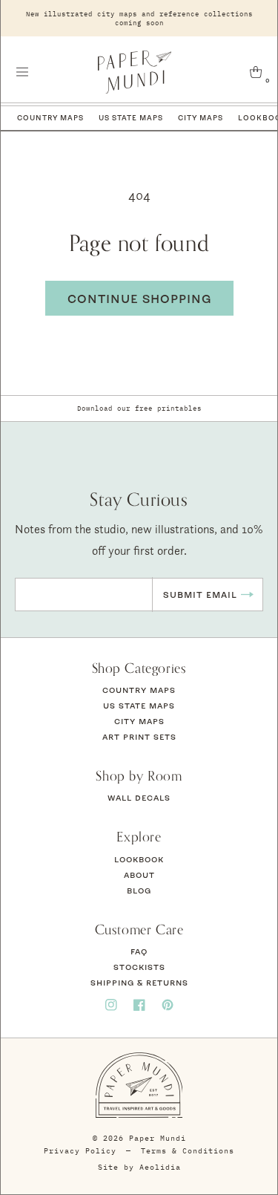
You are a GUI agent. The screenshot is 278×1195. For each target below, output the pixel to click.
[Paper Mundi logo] (134, 72)
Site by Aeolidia (139, 1167)
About (139, 874)
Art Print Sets (139, 736)
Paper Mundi (157, 1138)
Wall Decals (139, 797)
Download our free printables (139, 408)
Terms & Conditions (187, 1151)
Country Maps (50, 118)
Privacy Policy (80, 1151)
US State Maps (131, 118)
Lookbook (139, 859)
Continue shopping (139, 298)
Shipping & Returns (139, 982)
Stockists (139, 967)
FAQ (139, 951)
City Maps (200, 118)
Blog (139, 890)
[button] (22, 72)
